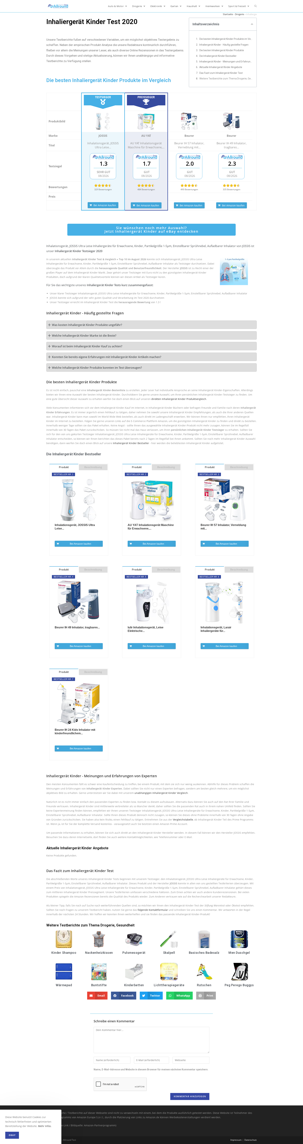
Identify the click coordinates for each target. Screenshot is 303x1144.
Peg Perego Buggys (239, 985)
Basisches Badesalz (204, 952)
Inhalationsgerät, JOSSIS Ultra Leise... (75, 527)
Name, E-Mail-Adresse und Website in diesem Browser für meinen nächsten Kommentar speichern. (151, 1069)
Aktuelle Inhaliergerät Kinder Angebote (220, 67)
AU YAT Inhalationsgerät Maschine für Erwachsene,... (151, 527)
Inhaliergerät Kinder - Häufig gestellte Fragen (223, 44)
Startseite (228, 14)
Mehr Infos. (45, 1126)
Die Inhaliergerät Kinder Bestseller (218, 56)
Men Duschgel (239, 952)
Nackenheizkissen (99, 952)
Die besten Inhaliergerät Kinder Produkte (221, 50)
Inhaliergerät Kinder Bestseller (131, 443)
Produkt (64, 467)
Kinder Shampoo (63, 952)
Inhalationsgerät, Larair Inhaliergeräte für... (216, 629)
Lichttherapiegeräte (169, 985)
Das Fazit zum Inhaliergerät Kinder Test (221, 73)
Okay (12, 1135)
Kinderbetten (134, 985)
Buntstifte (99, 985)
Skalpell (169, 952)
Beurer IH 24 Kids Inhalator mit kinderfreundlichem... (75, 731)
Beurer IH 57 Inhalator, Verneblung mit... (223, 527)
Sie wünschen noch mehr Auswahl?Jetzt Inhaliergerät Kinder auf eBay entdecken (151, 229)
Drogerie (239, 14)
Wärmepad (64, 985)
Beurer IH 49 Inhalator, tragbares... (77, 627)
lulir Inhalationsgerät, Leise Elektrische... (145, 629)
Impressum (235, 1139)
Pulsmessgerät (134, 952)
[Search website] (255, 6)
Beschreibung (93, 467)
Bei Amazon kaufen (104, 205)
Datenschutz (250, 1139)
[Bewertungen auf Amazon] (103, 185)
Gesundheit (125, 925)
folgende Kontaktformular (153, 910)
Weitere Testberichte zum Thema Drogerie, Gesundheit (226, 78)
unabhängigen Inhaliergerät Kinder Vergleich (161, 793)
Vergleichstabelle (183, 819)
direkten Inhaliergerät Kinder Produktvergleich (178, 399)
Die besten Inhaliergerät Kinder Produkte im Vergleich (226, 39)
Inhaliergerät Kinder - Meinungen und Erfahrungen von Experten (226, 61)
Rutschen (204, 985)
